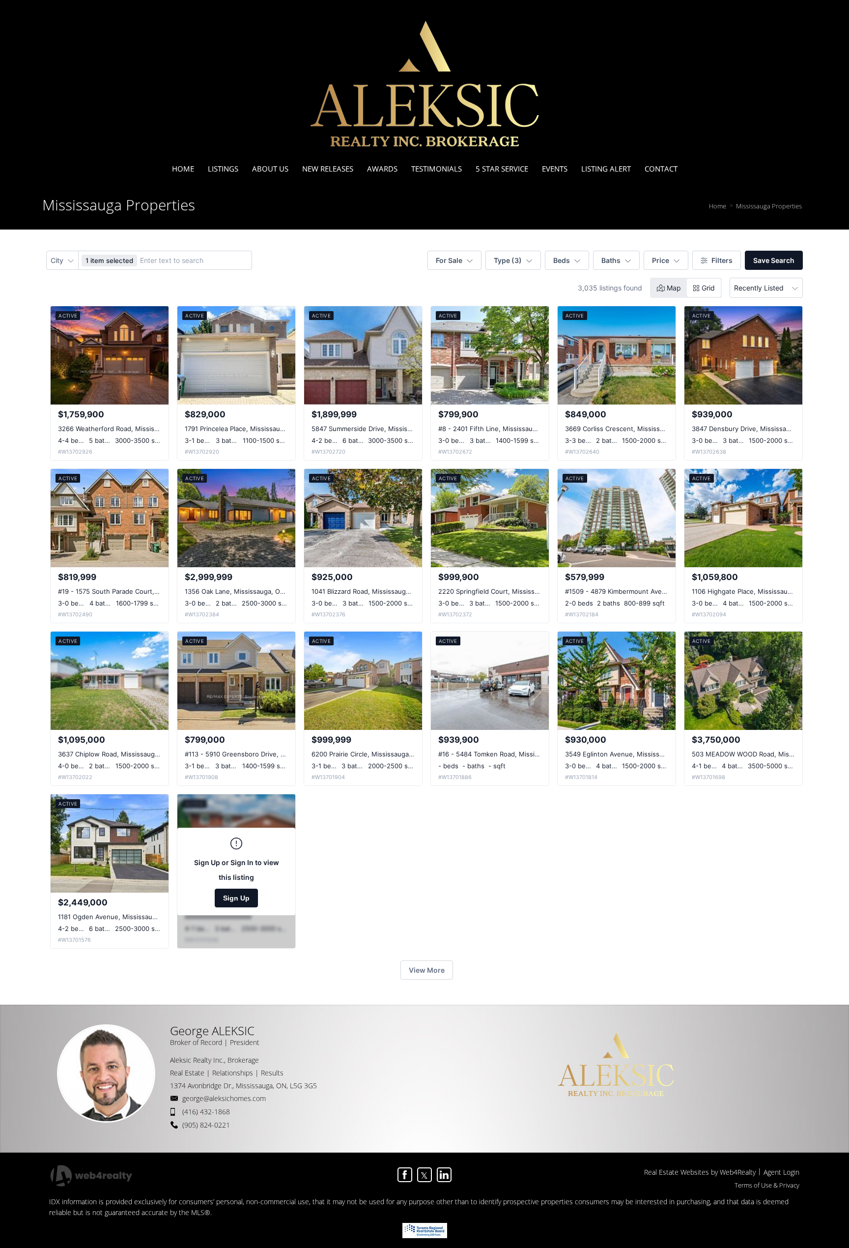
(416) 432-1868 (206, 1111)
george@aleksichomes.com (224, 1098)
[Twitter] (424, 1174)
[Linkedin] (444, 1174)
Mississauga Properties (769, 206)
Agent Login (781, 1172)
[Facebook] (404, 1174)
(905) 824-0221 (206, 1125)
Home (717, 206)
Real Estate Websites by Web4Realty (700, 1172)
